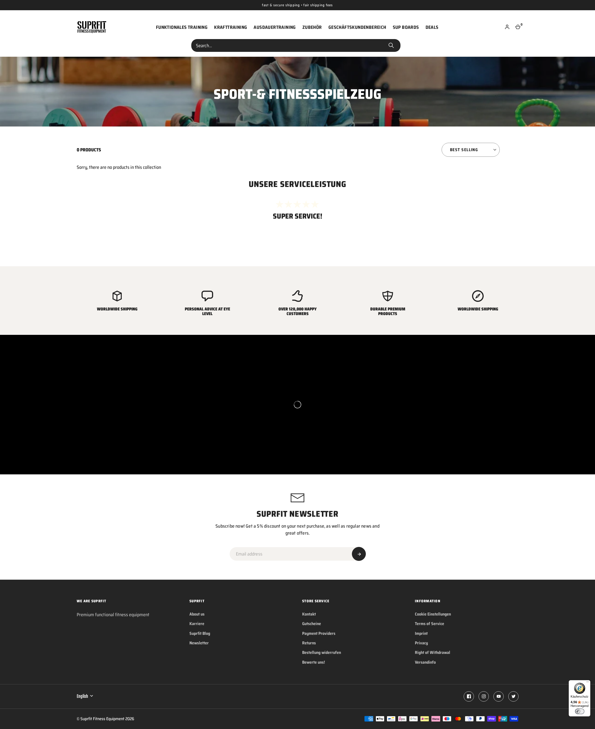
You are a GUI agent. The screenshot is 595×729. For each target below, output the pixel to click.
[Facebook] (469, 696)
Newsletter (199, 643)
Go (391, 45)
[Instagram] (484, 696)
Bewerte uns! (313, 662)
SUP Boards (406, 27)
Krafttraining (230, 27)
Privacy (421, 643)
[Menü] (587, 683)
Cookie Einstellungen (433, 614)
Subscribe (359, 554)
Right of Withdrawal (432, 652)
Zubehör (312, 27)
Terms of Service (429, 623)
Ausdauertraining (275, 27)
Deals (432, 27)
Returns (309, 643)
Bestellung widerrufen (321, 652)
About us (197, 614)
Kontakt (309, 614)
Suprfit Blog (199, 633)
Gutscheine (311, 623)
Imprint (421, 633)
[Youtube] (498, 696)
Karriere (196, 623)
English (82, 696)
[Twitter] (513, 696)
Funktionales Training (182, 27)
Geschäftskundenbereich (357, 27)
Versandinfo (425, 662)
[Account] (507, 27)
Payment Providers (318, 633)
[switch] (579, 711)
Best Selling (464, 149)
